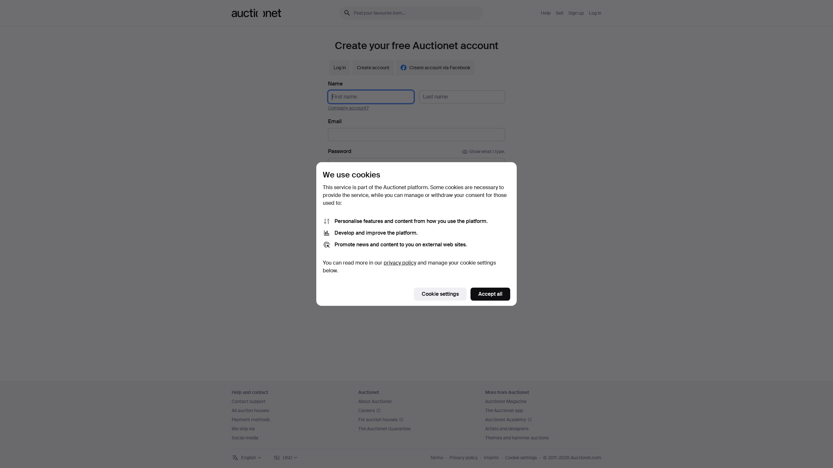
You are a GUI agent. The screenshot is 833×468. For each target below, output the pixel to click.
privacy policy (400, 262)
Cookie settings (440, 294)
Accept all (490, 294)
